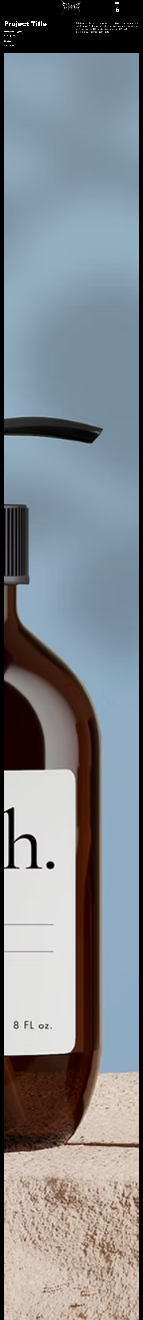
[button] (117, 9)
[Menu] (117, 3)
